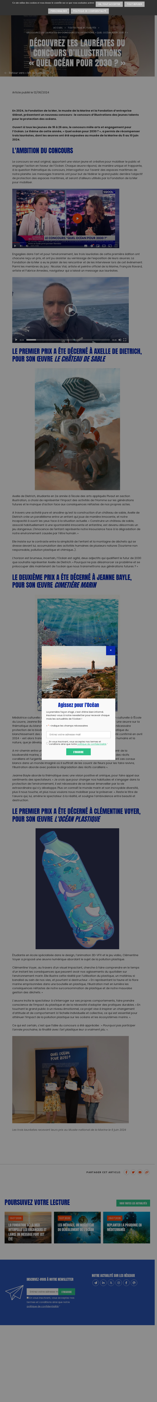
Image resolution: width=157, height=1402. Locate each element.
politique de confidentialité (91, 744)
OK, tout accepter (109, 4)
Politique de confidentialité (89, 11)
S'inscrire (78, 752)
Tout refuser (134, 4)
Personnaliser (59, 11)
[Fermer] (110, 650)
